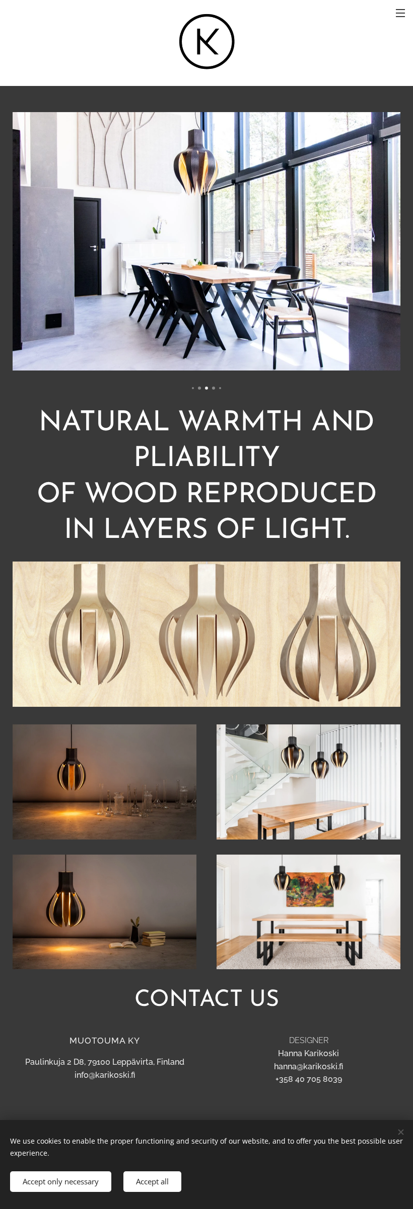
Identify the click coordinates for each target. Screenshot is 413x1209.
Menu (400, 13)
